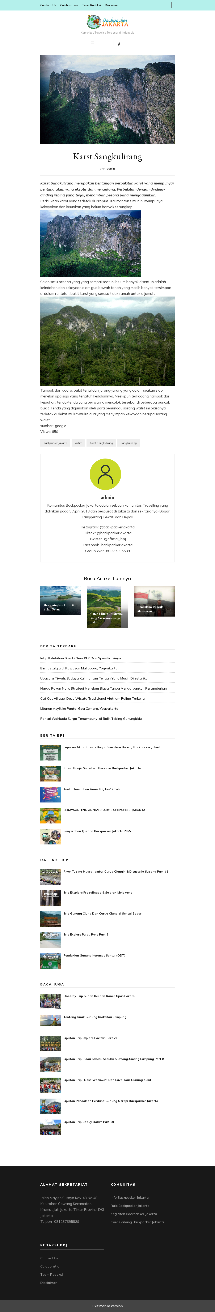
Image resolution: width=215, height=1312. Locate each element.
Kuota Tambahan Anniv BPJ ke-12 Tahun (93, 789)
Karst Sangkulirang (101, 442)
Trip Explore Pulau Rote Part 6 (85, 934)
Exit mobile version (107, 1306)
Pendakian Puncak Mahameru (150, 609)
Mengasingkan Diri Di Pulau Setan (58, 607)
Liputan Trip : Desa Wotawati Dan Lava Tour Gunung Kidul (107, 1080)
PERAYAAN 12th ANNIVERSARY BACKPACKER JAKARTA (104, 810)
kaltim (78, 442)
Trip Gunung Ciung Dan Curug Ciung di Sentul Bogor (102, 913)
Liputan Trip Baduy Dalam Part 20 (88, 1122)
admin (110, 168)
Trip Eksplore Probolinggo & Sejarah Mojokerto (97, 892)
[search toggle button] (119, 43)
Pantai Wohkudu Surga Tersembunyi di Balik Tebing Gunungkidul (91, 718)
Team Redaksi (91, 5)
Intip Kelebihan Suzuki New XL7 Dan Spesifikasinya (80, 658)
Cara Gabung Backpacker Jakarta (137, 1222)
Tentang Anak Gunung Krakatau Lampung (94, 1017)
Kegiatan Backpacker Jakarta (134, 1214)
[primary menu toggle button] (92, 43)
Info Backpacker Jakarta (130, 1197)
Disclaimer (112, 5)
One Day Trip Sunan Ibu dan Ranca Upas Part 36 (99, 996)
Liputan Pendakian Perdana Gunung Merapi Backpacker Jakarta (110, 1101)
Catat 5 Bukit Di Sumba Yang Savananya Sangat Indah (106, 618)
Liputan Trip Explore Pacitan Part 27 (90, 1038)
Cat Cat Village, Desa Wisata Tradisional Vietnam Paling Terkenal (93, 698)
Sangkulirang (129, 442)
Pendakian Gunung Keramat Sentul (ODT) (94, 955)
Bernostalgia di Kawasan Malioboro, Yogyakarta (79, 668)
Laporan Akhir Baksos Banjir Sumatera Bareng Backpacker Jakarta (113, 747)
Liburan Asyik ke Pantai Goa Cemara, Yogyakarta (79, 708)
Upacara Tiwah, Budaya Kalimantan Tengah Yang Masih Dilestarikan (94, 678)
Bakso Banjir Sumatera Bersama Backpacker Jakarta (102, 768)
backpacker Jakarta (55, 442)
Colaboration (69, 5)
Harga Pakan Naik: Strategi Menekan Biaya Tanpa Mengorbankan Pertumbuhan (103, 688)
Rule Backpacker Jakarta (130, 1206)
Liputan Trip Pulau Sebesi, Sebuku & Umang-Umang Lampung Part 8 (113, 1059)
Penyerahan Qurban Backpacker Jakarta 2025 (97, 831)
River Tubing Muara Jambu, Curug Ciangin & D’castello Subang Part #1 (115, 871)
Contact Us (48, 5)
